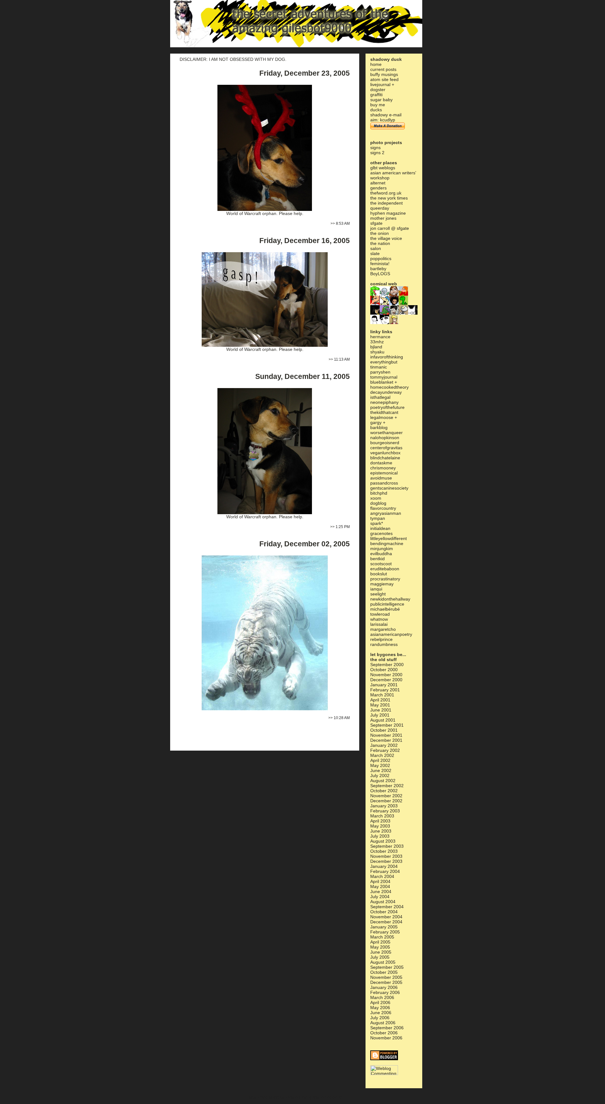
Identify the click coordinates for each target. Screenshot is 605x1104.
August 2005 (382, 962)
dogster (377, 89)
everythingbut (383, 361)
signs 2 (377, 152)
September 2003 (387, 846)
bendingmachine (386, 543)
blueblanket (381, 382)
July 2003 (379, 836)
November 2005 (386, 977)
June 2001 (380, 709)
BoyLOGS (380, 273)
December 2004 (386, 921)
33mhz (377, 341)
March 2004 (382, 876)
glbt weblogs (382, 167)
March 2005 (382, 936)
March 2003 (382, 815)
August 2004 (382, 901)
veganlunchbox (385, 452)
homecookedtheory (389, 387)
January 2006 (384, 987)
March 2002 (382, 755)
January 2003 (384, 805)
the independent (386, 203)
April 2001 (380, 699)
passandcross (384, 482)
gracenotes (381, 533)
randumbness (384, 644)
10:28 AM (342, 718)
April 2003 (380, 820)
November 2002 (386, 795)
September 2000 (387, 664)
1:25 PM (343, 527)
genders (378, 187)
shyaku (377, 351)
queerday (379, 208)
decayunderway (386, 392)
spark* (376, 523)
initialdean (380, 528)
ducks (376, 109)
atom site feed (384, 79)
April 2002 (380, 760)
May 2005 (380, 947)
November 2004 (386, 916)
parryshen (380, 372)
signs (375, 147)
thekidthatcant (384, 412)
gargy (376, 422)
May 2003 (380, 825)
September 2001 (387, 725)
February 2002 (385, 750)
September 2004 (387, 906)
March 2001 (382, 694)
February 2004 (385, 871)
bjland (376, 346)
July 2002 (379, 775)
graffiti (376, 94)
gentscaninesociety (389, 488)
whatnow (379, 619)
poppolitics (380, 258)
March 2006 (382, 997)
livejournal (380, 84)
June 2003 (380, 831)
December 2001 (386, 740)
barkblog (379, 427)
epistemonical (384, 472)
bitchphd (378, 493)
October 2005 (384, 972)
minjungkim (381, 548)
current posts (383, 69)
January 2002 (384, 745)
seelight (378, 593)
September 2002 (387, 785)
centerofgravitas (386, 447)
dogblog (378, 503)
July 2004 (379, 896)
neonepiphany (384, 402)
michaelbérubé (385, 609)
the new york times (389, 197)
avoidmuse (381, 477)
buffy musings (384, 74)
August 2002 (382, 780)
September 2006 (387, 1027)
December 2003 (386, 861)
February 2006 (385, 992)
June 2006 (380, 1012)
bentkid (377, 558)
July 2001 (379, 715)
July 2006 (379, 1017)
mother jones (383, 218)
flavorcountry (383, 508)
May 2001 (380, 704)
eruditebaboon (384, 568)
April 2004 (380, 881)
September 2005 (387, 967)
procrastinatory (385, 578)
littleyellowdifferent (388, 538)
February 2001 (385, 689)
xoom (375, 498)
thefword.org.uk (385, 192)
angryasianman (385, 513)
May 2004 (380, 886)
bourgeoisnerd (384, 442)
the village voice (386, 238)
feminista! (379, 263)
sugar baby (381, 99)
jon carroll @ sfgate (389, 228)
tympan (377, 518)
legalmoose (381, 417)
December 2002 (386, 800)
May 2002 (380, 765)
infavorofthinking (386, 356)
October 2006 (384, 1032)
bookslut (378, 573)
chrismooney (383, 467)
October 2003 (384, 851)
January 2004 (384, 866)
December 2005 (386, 982)
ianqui (376, 588)
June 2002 (380, 770)
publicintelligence (387, 604)
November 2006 (386, 1037)
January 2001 (384, 684)
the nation (380, 243)
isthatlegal (380, 397)
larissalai (379, 624)
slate (375, 253)
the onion (379, 233)
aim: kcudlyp (382, 119)
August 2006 (382, 1022)
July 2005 (379, 957)
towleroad (380, 614)
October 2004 (384, 911)
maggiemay (382, 583)
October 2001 (384, 730)
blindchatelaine (385, 457)
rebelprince (381, 639)
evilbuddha (381, 553)
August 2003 (382, 841)
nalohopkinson (384, 437)
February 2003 (385, 810)
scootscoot (381, 563)
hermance (380, 336)
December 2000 (386, 679)
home (376, 64)
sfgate (376, 223)
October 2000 (384, 669)
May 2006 (380, 1007)
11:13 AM (342, 359)
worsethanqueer (386, 432)
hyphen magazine (388, 213)
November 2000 (386, 674)
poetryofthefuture (387, 407)
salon (375, 248)
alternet (377, 182)
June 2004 (380, 891)
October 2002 (384, 790)
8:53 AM (343, 223)
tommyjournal (383, 377)
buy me (377, 104)
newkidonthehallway (390, 598)
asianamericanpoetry (391, 634)
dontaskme (381, 462)
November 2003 (386, 856)
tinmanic (378, 366)
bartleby (378, 268)
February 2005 (385, 931)
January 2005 (384, 926)
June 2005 (380, 952)
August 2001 (382, 720)
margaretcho (383, 629)
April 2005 (380, 941)
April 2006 (380, 1002)
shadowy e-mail (385, 114)
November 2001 (386, 735)
